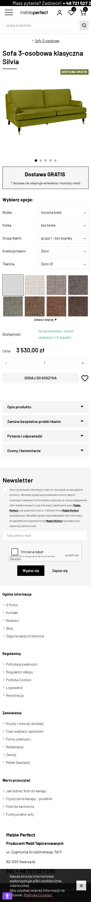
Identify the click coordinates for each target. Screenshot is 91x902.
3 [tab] (45, 160)
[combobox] (63, 212)
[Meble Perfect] (34, 13)
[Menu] (8, 12)
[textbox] (63, 212)
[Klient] (59, 12)
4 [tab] (50, 160)
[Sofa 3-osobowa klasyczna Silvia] (46, 111)
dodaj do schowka (85, 378)
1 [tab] (36, 160)
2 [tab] (41, 160)
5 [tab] (55, 160)
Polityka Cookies (38, 895)
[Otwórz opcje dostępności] (7, 896)
